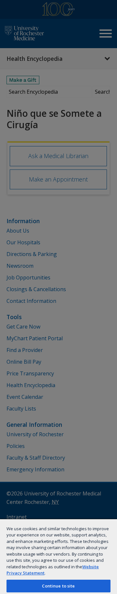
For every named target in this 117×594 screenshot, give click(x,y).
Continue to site (58, 586)
